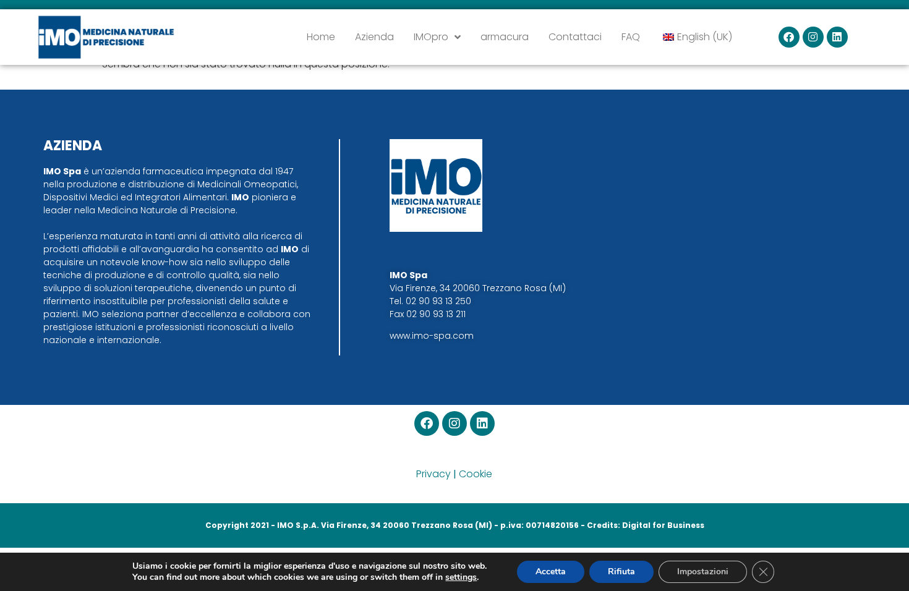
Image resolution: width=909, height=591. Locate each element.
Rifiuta (621, 571)
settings (461, 577)
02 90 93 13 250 (438, 301)
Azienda (374, 37)
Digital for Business (663, 525)
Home (321, 37)
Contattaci (575, 37)
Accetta (551, 571)
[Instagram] (813, 37)
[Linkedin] (837, 37)
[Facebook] (789, 37)
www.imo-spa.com (432, 336)
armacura (504, 37)
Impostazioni (702, 571)
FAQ (630, 37)
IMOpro (431, 37)
